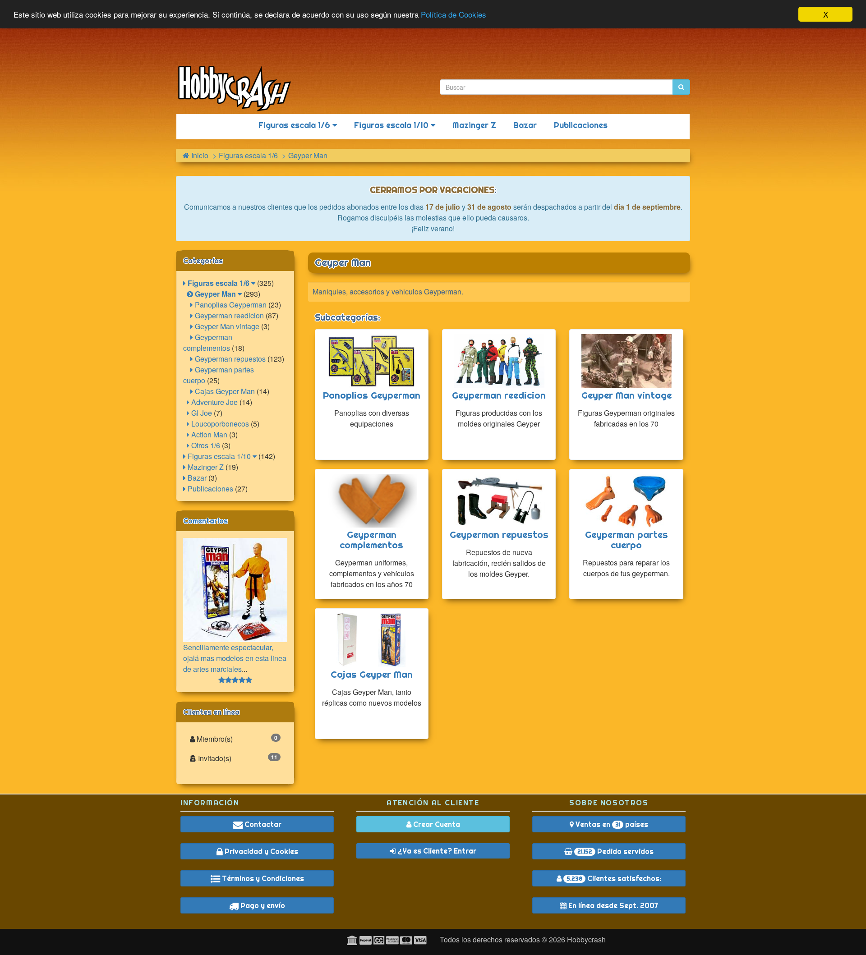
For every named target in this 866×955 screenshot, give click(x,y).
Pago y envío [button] (262, 905)
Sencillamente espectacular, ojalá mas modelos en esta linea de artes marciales (234, 658)
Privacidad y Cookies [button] (260, 851)
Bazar (525, 125)
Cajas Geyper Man (224, 391)
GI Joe (200, 413)
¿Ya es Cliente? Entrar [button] (436, 850)
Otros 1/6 (204, 445)
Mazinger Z (474, 125)
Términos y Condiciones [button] (262, 878)
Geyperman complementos (207, 342)
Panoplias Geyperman (230, 304)
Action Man (208, 434)
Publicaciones (581, 125)
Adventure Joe (213, 402)
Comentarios (205, 520)
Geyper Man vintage (226, 326)
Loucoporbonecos (219, 423)
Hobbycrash (586, 939)
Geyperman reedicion (228, 315)
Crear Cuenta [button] (435, 824)
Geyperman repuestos (229, 359)
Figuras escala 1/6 (295, 125)
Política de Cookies (453, 14)
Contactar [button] (262, 824)
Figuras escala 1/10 (392, 125)
